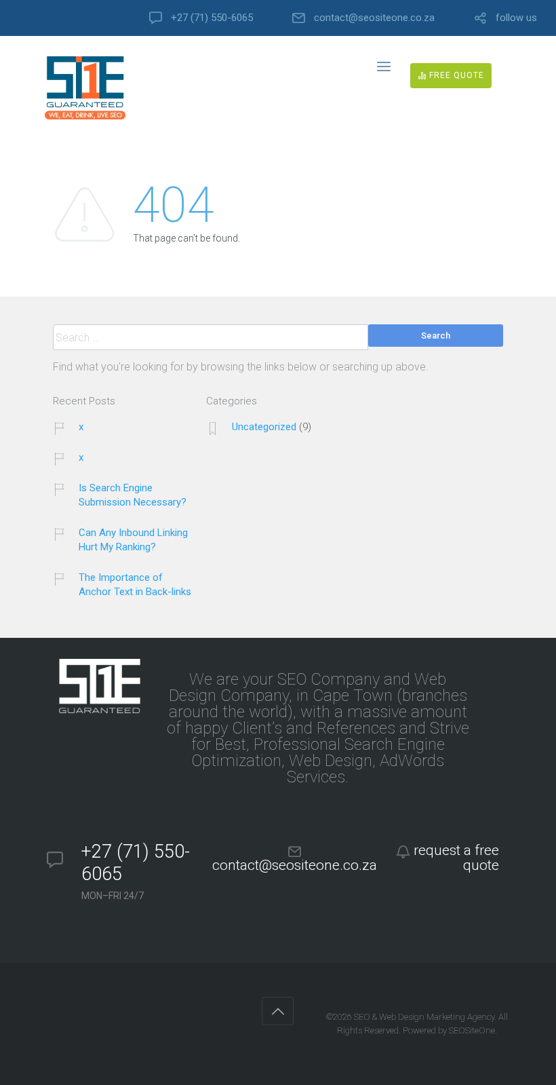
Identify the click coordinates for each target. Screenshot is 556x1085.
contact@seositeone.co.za (374, 18)
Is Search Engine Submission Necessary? (132, 495)
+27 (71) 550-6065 (212, 18)
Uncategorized (264, 427)
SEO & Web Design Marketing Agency (424, 1017)
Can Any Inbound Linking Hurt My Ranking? (133, 540)
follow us (516, 18)
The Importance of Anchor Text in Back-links (135, 584)
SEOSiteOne (472, 1030)
